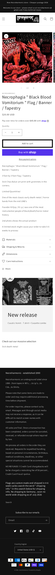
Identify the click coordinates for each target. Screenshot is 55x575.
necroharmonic (23, 570)
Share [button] (8, 268)
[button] (3, 19)
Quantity (5, 126)
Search (9, 502)
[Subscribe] (46, 520)
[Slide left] (21, 88)
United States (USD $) (26, 550)
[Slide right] (34, 88)
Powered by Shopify (35, 570)
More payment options (27, 159)
